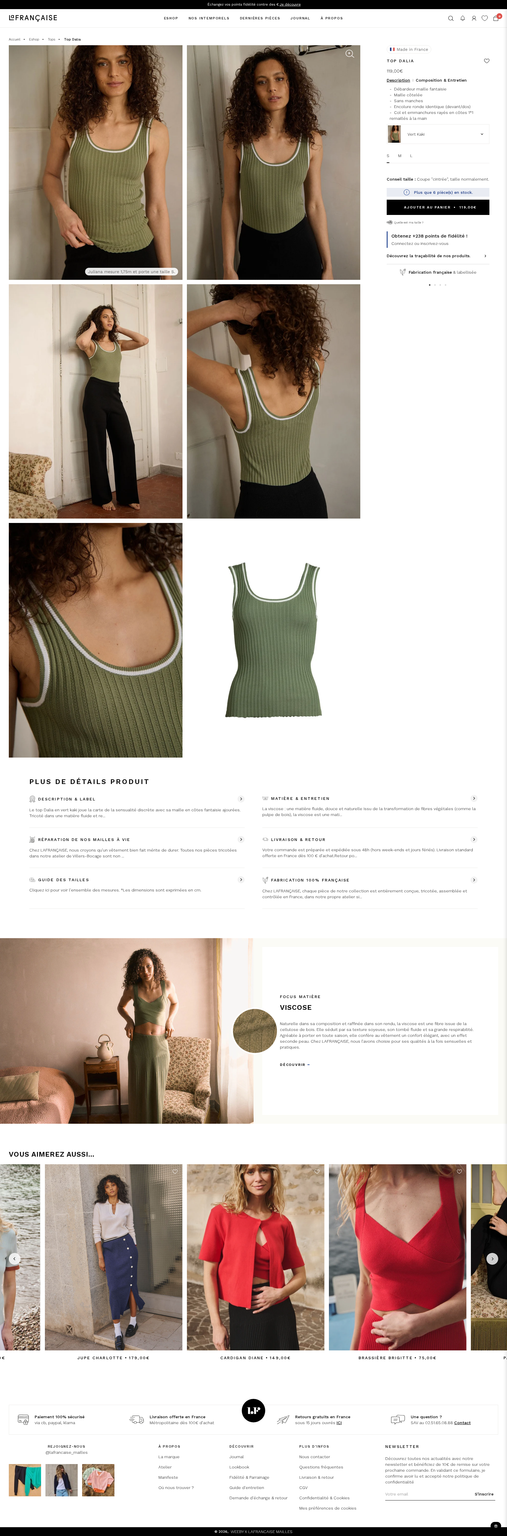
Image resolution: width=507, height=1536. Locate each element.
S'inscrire (484, 1494)
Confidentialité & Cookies (324, 1497)
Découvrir (292, 1065)
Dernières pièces (260, 18)
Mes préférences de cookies (327, 1508)
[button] (451, 18)
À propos (332, 18)
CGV (303, 1487)
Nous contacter (314, 1456)
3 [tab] (441, 285)
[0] (496, 18)
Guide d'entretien (246, 1487)
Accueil (14, 39)
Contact (462, 1422)
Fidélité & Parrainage (249, 1477)
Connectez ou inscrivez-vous (420, 243)
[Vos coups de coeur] (485, 18)
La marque (169, 1456)
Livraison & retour (316, 1477)
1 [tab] (430, 285)
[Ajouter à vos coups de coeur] (486, 61)
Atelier (165, 1467)
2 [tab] (435, 285)
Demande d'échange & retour (258, 1497)
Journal (300, 18)
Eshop (171, 18)
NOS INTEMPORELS (209, 18)
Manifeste (168, 1477)
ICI (339, 1422)
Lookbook (239, 1467)
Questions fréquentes (321, 1467)
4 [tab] (446, 285)
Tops (51, 39)
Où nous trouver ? (176, 1487)
